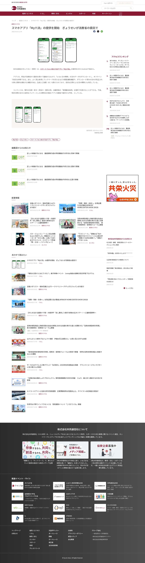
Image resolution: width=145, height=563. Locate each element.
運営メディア (72, 536)
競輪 (50, 536)
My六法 (15, 140)
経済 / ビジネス (27, 13)
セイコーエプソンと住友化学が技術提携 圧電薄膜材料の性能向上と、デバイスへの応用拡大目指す (63, 391)
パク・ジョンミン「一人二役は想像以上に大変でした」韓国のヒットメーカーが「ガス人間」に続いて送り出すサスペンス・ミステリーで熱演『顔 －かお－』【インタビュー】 (42, 238)
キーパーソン (107, 13)
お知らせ (15, 533)
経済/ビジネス (16, 24)
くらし (42, 13)
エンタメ (69, 13)
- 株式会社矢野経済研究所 (100, 539)
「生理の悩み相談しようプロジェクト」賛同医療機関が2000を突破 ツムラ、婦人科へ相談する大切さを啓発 (64, 379)
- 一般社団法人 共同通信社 (100, 533)
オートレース (53, 533)
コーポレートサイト (125, 3)
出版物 (70, 530)
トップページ (16, 530)
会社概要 (71, 539)
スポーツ (82, 13)
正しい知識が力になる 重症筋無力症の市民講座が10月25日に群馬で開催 (121, 130)
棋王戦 (51, 542)
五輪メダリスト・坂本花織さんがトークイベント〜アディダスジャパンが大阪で (42, 205)
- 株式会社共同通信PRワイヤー (101, 536)
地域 (93, 13)
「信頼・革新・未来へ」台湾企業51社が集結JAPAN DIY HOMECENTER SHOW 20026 (89, 205)
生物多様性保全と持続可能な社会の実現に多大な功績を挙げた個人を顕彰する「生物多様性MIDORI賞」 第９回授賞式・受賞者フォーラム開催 (90, 222)
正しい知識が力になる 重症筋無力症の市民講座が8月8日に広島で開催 (52, 179)
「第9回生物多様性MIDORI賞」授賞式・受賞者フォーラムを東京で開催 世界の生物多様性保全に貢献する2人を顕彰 (64, 353)
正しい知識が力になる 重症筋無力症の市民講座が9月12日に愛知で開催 (53, 166)
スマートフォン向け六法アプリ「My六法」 (55, 69)
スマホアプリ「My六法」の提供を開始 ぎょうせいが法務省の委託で (52, 260)
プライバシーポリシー (75, 533)
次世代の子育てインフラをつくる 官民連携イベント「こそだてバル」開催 (54, 404)
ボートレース (53, 539)
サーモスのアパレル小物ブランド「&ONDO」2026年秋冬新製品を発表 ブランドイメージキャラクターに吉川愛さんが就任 (64, 366)
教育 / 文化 (55, 13)
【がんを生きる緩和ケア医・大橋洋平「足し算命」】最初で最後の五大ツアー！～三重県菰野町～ (42, 221)
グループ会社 (96, 530)
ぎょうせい (24, 140)
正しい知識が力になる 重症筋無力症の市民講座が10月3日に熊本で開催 (53, 153)
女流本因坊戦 (53, 545)
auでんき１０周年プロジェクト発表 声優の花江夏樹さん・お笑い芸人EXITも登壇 (56, 339)
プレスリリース (35, 548)
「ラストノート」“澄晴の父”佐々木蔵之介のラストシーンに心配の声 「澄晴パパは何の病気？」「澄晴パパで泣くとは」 (90, 237)
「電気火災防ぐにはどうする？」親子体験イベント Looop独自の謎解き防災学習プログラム (60, 273)
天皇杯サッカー (54, 530)
